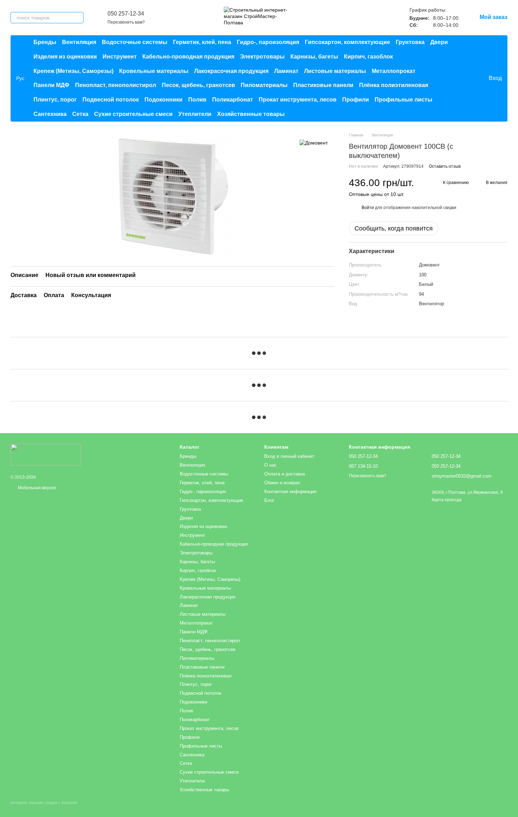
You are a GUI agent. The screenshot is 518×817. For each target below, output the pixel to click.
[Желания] (468, 78)
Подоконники (163, 100)
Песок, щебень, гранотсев (198, 85)
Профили (355, 100)
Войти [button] (368, 207)
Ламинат (286, 71)
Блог (269, 500)
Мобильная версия (36, 487)
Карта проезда (447, 499)
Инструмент (120, 57)
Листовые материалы (335, 71)
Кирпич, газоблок (368, 57)
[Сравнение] (454, 78)
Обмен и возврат (282, 482)
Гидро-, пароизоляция (268, 42)
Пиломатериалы (264, 85)
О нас (270, 465)
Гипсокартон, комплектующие (347, 42)
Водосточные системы (134, 42)
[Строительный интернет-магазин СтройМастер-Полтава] (46, 454)
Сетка (80, 114)
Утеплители (194, 114)
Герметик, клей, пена (202, 42)
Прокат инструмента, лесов (298, 100)
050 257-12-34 (125, 14)
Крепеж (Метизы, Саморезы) (73, 71)
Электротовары (262, 57)
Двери (439, 42)
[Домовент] (313, 142)
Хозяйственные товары (251, 114)
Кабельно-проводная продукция (188, 57)
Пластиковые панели (323, 85)
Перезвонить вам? (126, 22)
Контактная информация (290, 491)
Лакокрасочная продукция (231, 71)
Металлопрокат (393, 71)
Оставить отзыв (445, 166)
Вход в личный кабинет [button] (289, 456)
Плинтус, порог (55, 100)
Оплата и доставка (284, 474)
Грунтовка (410, 42)
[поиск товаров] (78, 17)
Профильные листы (403, 100)
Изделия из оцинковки (65, 57)
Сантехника (50, 114)
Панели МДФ (51, 85)
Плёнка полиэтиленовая (393, 85)
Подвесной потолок (110, 100)
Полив (197, 100)
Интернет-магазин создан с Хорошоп (44, 802)
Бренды (44, 42)
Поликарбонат (232, 100)
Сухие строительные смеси (133, 114)
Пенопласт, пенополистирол (115, 85)
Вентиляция (79, 42)
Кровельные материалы (154, 71)
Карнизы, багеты (314, 57)
